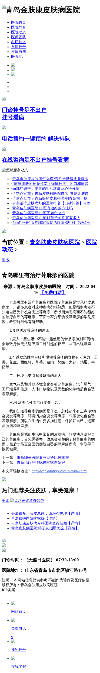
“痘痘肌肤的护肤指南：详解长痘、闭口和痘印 (50, 184)
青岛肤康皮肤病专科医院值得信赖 (46, 523)
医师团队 (18, 37)
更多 (6, 260)
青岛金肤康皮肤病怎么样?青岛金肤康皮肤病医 (50, 179)
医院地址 (18, 56)
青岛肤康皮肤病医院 (55, 242)
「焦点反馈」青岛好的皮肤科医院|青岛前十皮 (49, 198)
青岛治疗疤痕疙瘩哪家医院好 (41, 462)
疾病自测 (18, 52)
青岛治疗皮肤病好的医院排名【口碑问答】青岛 (51, 203)
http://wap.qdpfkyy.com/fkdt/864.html (59, 471)
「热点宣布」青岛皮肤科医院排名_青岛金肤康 (50, 193)
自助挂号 (18, 47)
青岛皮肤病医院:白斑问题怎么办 (38, 213)
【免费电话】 (53, 292)
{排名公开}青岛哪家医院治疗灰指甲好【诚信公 (51, 223)
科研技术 (18, 42)
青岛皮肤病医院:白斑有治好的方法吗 (42, 208)
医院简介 (18, 27)
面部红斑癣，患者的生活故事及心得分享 (45, 189)
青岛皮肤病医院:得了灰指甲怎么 (45, 528)
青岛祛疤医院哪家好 (35, 518)
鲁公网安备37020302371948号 (26, 595)
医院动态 (18, 32)
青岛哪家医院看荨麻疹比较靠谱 (43, 457)
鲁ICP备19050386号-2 (36, 590)
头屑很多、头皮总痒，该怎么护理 (46, 513)
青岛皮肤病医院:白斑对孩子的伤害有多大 (46, 218)
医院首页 (18, 22)
